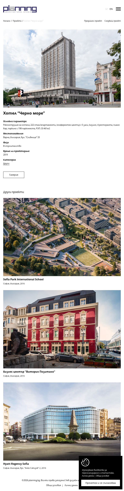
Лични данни (71, 485)
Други (6, 163)
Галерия (13, 174)
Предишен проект (93, 20)
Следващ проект (112, 20)
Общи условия (53, 485)
